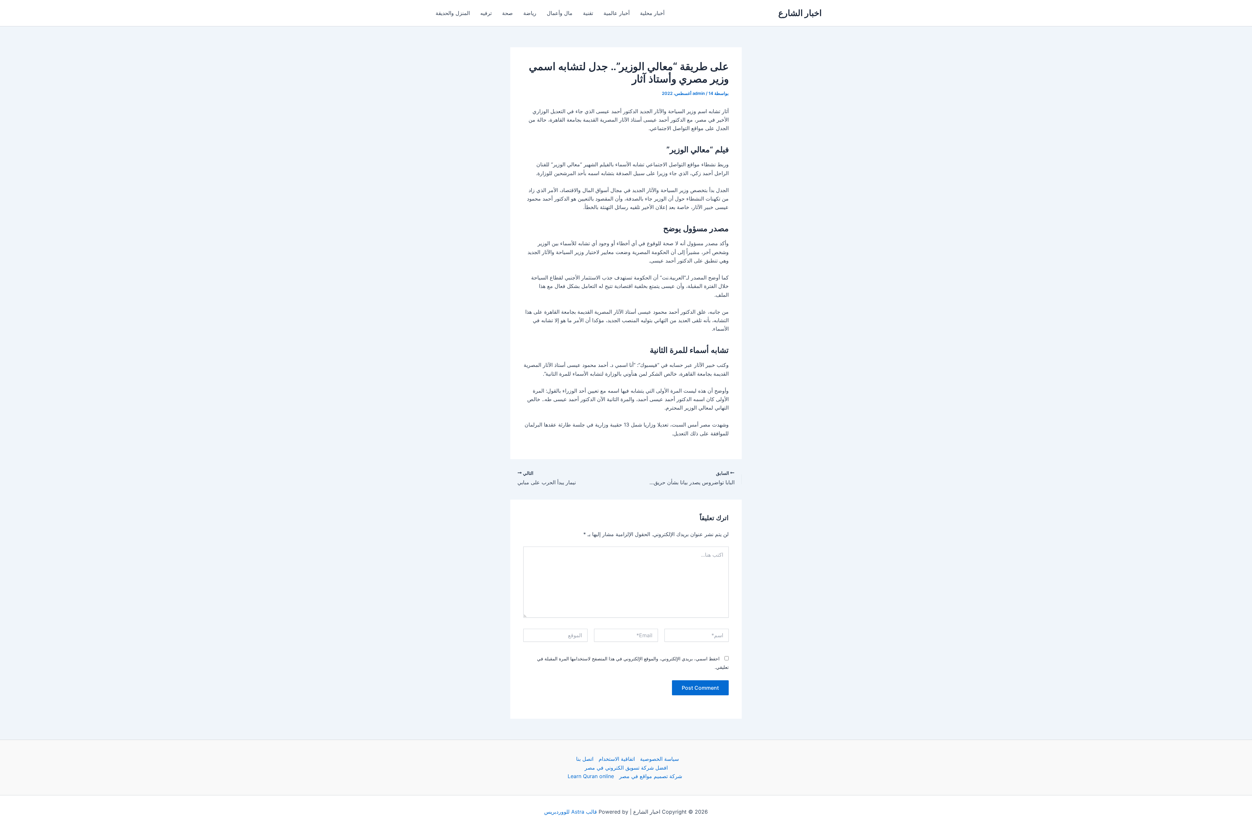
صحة (507, 13)
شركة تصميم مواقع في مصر (650, 776)
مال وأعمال (560, 13)
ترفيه (486, 13)
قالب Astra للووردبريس (570, 811)
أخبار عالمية (617, 13)
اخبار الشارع (800, 13)
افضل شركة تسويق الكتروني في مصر (626, 767)
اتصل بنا (584, 759)
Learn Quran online (591, 776)
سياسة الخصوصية (659, 759)
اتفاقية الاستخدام (617, 759)
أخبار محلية (652, 13)
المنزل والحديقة (453, 13)
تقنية (588, 13)
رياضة (529, 13)
